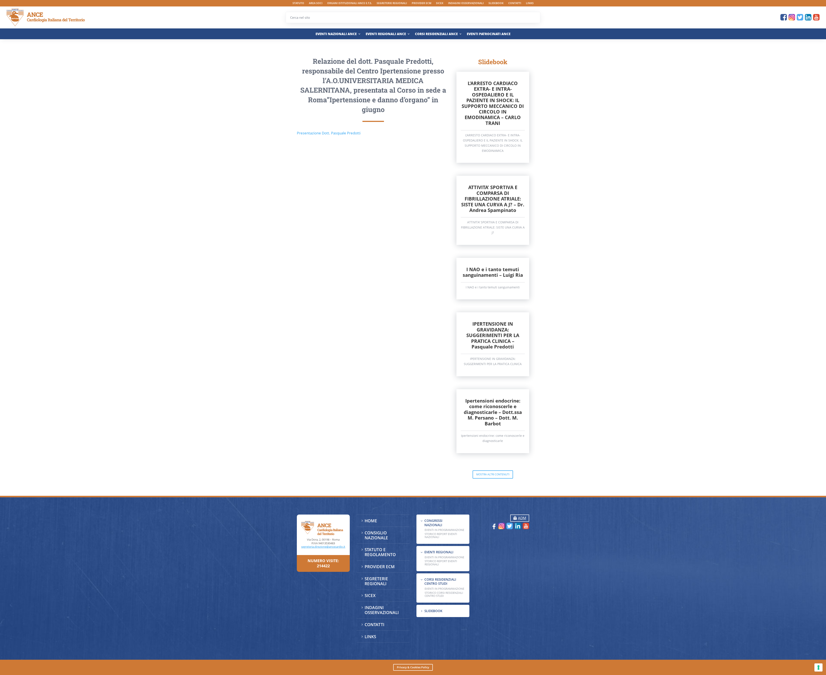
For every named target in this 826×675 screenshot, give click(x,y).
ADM (522, 517)
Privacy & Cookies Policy (413, 667)
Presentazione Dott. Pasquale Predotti (329, 133)
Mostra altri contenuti (492, 474)
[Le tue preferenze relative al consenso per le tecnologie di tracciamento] (818, 667)
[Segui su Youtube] (816, 17)
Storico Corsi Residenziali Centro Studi (444, 594)
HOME (371, 521)
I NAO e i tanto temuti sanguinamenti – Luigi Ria (493, 272)
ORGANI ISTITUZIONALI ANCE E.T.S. (349, 3)
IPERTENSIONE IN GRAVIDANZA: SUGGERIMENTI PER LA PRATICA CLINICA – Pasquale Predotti (492, 335)
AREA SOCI (315, 3)
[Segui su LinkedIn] (808, 17)
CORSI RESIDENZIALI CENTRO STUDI (440, 581)
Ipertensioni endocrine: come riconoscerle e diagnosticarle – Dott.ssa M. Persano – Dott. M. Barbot (493, 412)
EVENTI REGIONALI (438, 552)
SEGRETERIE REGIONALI (392, 3)
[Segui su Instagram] (792, 17)
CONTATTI (514, 3)
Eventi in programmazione (444, 589)
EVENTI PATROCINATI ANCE (488, 34)
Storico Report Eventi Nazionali (441, 535)
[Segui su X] (800, 17)
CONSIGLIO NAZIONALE (376, 535)
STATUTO (298, 3)
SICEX (439, 3)
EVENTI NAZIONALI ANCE (336, 34)
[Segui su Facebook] (783, 17)
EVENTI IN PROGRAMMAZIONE (444, 530)
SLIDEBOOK (496, 3)
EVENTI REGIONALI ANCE (386, 34)
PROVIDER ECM (421, 3)
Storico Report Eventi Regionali (441, 562)
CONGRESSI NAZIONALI (433, 522)
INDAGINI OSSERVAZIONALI (466, 3)
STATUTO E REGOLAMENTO (380, 552)
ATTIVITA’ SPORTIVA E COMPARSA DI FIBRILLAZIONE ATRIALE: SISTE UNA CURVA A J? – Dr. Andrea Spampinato (492, 198)
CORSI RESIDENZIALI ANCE (436, 34)
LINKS (530, 3)
